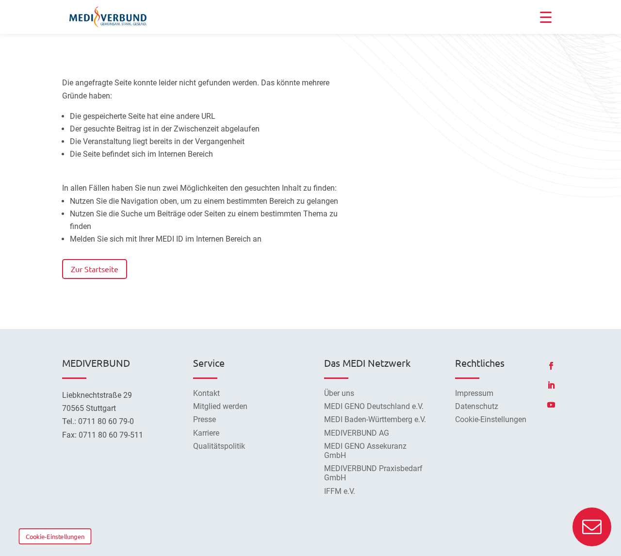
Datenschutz (476, 406)
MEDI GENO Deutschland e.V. (374, 406)
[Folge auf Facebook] (551, 366)
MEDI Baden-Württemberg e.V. (375, 419)
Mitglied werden (220, 406)
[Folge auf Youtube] (551, 404)
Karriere (206, 433)
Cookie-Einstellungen (55, 536)
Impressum (474, 393)
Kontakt (206, 393)
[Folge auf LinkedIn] (551, 385)
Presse (204, 419)
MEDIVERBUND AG (356, 433)
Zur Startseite (94, 269)
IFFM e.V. (339, 491)
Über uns (339, 393)
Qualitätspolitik (219, 446)
